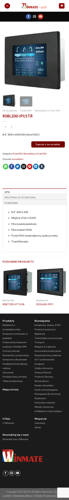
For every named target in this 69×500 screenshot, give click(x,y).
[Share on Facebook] (11, 166)
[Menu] (7, 6)
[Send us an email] (34, 17)
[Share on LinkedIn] (36, 166)
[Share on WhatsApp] (5, 166)
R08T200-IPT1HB (13, 304)
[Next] (61, 60)
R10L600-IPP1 (44, 304)
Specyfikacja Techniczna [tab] (20, 197)
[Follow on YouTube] (40, 17)
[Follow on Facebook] (28, 17)
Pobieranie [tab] (11, 203)
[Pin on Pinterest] (29, 166)
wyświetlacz (17, 159)
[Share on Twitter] (17, 166)
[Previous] (8, 60)
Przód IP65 (26, 110)
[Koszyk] (61, 6)
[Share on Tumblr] (42, 166)
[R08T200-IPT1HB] (18, 282)
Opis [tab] (7, 192)
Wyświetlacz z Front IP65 (47, 110)
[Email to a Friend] (23, 166)
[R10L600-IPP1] (51, 282)
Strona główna (10, 110)
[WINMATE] (34, 6)
